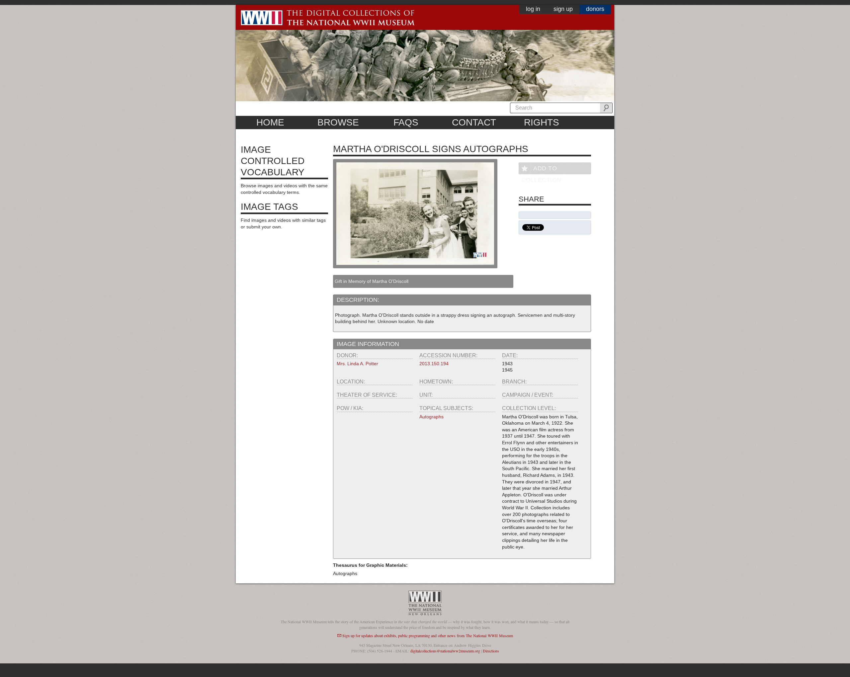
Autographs (431, 416)
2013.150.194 (434, 363)
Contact (474, 122)
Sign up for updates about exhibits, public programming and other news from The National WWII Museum (427, 635)
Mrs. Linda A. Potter (357, 363)
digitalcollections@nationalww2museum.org (445, 650)
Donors (595, 9)
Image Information (368, 344)
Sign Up (563, 9)
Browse (338, 122)
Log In (533, 9)
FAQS (405, 122)
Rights (541, 122)
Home (270, 122)
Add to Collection (541, 169)
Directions (491, 650)
